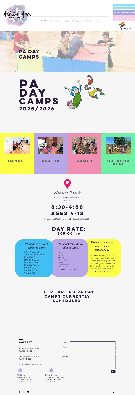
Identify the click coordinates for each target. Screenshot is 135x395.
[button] (55, 21)
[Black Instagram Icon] (24, 391)
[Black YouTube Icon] (28, 391)
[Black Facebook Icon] (19, 391)
